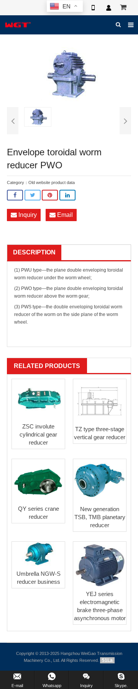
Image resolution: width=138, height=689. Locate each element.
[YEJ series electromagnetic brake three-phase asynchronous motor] (100, 564)
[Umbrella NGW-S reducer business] (38, 554)
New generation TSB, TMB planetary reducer (99, 517)
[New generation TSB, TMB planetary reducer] (100, 480)
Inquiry (27, 215)
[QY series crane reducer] (38, 480)
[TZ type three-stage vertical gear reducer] (100, 400)
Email (64, 215)
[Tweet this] (33, 195)
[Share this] (15, 195)
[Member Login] (108, 7)
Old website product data (51, 182)
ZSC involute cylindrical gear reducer (38, 434)
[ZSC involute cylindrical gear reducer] (38, 399)
